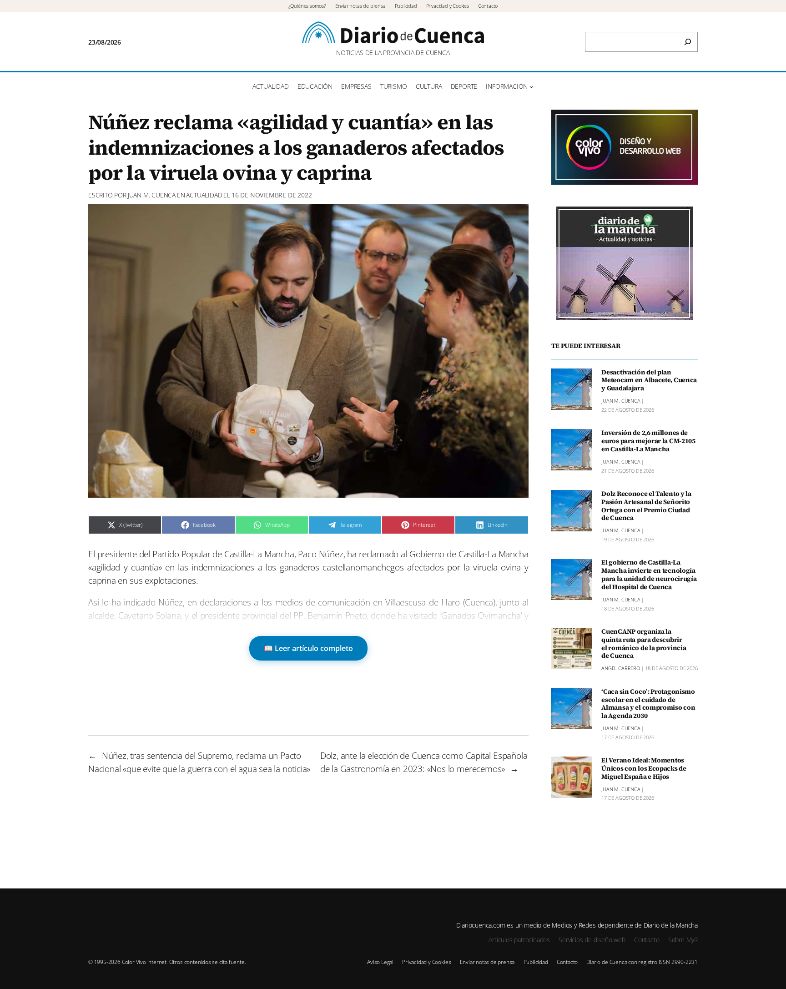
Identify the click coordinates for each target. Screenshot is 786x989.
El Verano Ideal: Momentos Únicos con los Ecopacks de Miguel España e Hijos (643, 769)
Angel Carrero (620, 668)
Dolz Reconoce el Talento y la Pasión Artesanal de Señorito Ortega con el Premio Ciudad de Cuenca (646, 506)
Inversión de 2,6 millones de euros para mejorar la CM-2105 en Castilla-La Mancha (648, 441)
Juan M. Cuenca (152, 195)
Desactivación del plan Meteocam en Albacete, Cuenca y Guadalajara (649, 380)
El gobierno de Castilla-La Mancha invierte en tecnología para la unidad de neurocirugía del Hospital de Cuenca (648, 575)
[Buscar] (687, 42)
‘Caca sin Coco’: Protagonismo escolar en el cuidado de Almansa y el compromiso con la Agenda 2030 (648, 704)
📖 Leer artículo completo (308, 648)
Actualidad (204, 195)
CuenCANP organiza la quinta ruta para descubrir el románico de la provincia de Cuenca (643, 644)
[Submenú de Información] (531, 87)
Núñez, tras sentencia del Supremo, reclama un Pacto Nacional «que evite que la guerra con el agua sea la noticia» (199, 762)
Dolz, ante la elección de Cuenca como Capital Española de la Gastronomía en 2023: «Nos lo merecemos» (424, 762)
